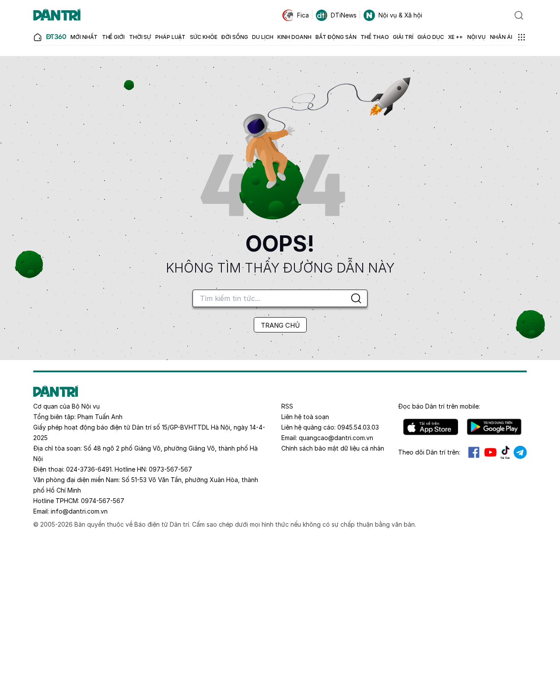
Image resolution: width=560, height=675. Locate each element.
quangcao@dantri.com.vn (336, 437)
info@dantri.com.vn (79, 511)
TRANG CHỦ (280, 325)
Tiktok (505, 452)
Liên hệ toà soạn (305, 416)
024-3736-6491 (89, 469)
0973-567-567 (170, 469)
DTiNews (344, 15)
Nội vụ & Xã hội (400, 15)
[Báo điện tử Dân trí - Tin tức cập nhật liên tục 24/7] (56, 15)
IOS (430, 427)
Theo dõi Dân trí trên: (429, 452)
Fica (303, 15)
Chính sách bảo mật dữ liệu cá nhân (332, 448)
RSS (287, 406)
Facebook (473, 452)
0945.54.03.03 (358, 427)
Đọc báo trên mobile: (439, 406)
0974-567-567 (102, 500)
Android (494, 427)
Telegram (520, 452)
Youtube (490, 452)
